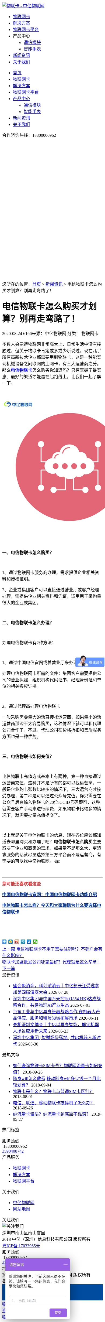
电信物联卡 (21, 370)
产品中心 (21, 98)
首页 (17, 72)
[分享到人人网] (29, 942)
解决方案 (21, 23)
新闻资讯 (21, 55)
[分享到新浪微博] (17, 942)
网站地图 (21, 1209)
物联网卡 (21, 16)
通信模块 (32, 42)
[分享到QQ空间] (10, 942)
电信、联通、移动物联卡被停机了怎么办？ (54, 1103)
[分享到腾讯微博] (23, 942)
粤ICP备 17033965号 (21, 1246)
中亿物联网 (23, 1202)
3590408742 (13, 1151)
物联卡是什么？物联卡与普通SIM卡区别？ (53, 1091)
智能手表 (32, 49)
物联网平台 (23, 1181)
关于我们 (21, 62)
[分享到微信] (35, 942)
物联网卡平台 (26, 29)
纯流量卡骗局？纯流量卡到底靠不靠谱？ (51, 1114)
